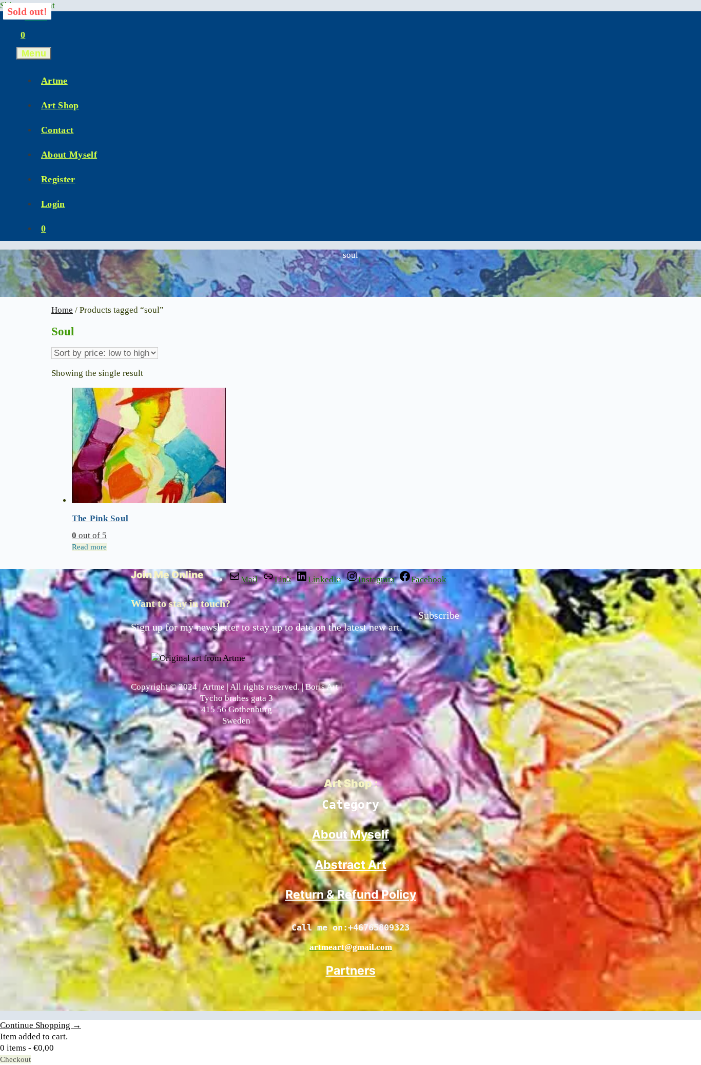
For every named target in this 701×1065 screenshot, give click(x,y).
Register (58, 179)
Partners (351, 970)
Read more (89, 547)
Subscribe (438, 615)
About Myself (69, 154)
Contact (57, 130)
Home (62, 310)
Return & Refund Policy (350, 894)
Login (53, 204)
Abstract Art (350, 865)
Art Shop (60, 105)
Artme (54, 80)
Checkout (15, 1059)
